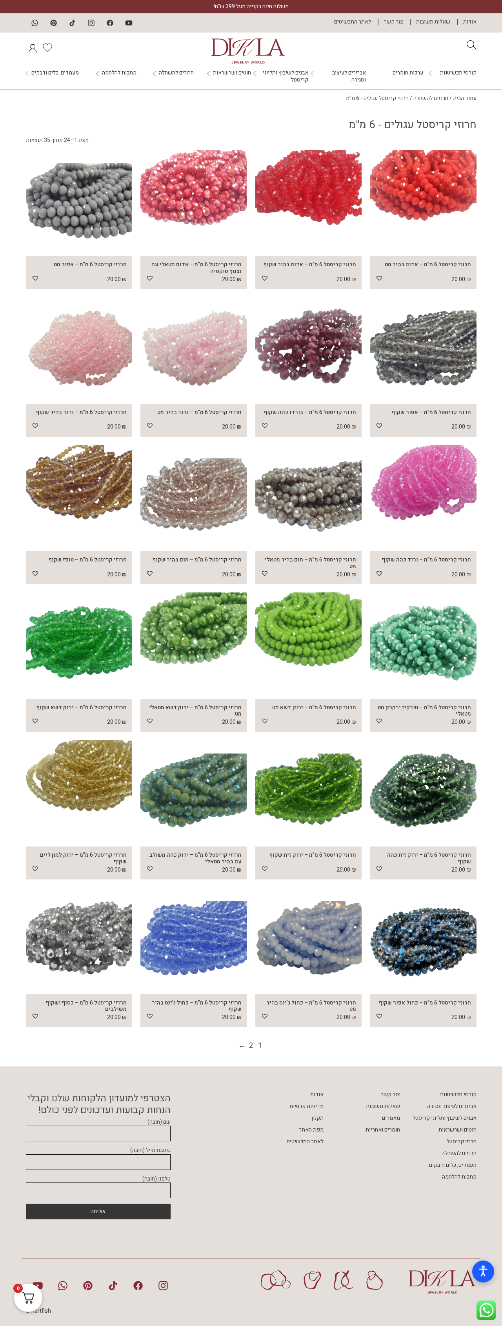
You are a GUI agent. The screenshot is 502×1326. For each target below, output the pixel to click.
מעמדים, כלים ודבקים (55, 72)
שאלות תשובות (433, 22)
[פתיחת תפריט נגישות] (483, 1271)
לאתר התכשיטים (352, 22)
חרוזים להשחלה (176, 72)
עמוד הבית (465, 98)
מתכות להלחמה (119, 72)
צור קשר (393, 22)
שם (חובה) (159, 1122)
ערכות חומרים (408, 73)
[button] (379, 278)
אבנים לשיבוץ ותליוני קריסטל (285, 76)
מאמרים (391, 1118)
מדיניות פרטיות (306, 1106)
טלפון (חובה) (156, 1179)
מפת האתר (311, 1130)
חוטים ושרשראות (232, 72)
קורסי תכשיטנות (458, 72)
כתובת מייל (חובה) (150, 1150)
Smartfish (38, 1310)
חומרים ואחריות (383, 1130)
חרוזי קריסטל (462, 1141)
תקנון (317, 1118)
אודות (470, 22)
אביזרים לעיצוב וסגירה (349, 76)
